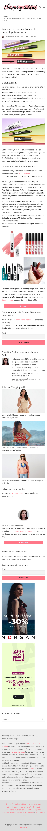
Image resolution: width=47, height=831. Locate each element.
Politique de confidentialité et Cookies (18, 812)
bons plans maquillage (25, 320)
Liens (24, 815)
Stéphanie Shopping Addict (14, 36)
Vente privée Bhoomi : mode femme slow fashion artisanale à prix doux (21, 416)
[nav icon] (44, 7)
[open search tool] (40, 7)
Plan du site (40, 812)
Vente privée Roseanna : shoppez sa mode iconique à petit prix (22, 481)
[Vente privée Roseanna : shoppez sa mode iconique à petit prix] (23, 466)
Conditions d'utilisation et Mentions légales (23, 810)
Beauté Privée (24, 173)
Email (4, 333)
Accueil (5, 16)
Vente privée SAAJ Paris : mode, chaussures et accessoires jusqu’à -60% (20, 448)
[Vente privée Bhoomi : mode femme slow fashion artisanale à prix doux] (23, 401)
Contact (36, 807)
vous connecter (18, 493)
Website (21, 380)
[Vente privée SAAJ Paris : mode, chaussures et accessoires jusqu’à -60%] (23, 433)
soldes (31, 769)
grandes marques (17, 752)
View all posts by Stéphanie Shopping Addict (26, 379)
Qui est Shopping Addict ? (16, 804)
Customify (23, 827)
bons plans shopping (23, 531)
